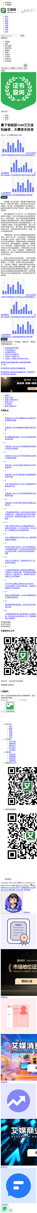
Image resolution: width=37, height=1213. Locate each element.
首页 (6, 16)
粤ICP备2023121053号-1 (20, 885)
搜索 (22, 35)
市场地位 (12, 754)
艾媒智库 (12, 761)
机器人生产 (9, 402)
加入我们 (12, 748)
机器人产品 (9, 397)
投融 (7, 117)
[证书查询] (18, 109)
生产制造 (8, 404)
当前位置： (5, 111)
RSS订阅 (20, 890)
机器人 (7, 395)
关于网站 (12, 750)
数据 (6, 21)
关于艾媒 (12, 741)
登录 (3, 71)
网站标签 (12, 890)
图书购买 (27, 890)
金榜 (6, 25)
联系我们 (8, 879)
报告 (6, 23)
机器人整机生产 (10, 406)
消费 (6, 27)
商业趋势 (12, 758)
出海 (6, 32)
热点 (6, 19)
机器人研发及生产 (11, 399)
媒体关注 (12, 746)
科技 (6, 29)
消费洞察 (12, 756)
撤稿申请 (12, 743)
